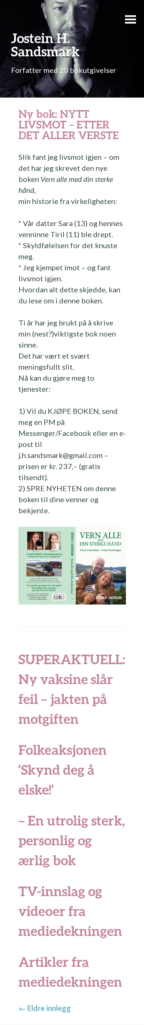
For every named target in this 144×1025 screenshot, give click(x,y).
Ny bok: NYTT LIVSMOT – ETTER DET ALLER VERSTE (68, 124)
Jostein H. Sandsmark (45, 44)
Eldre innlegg (44, 1008)
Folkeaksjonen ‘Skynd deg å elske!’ (62, 769)
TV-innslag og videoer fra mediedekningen (70, 911)
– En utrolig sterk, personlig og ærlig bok (71, 840)
